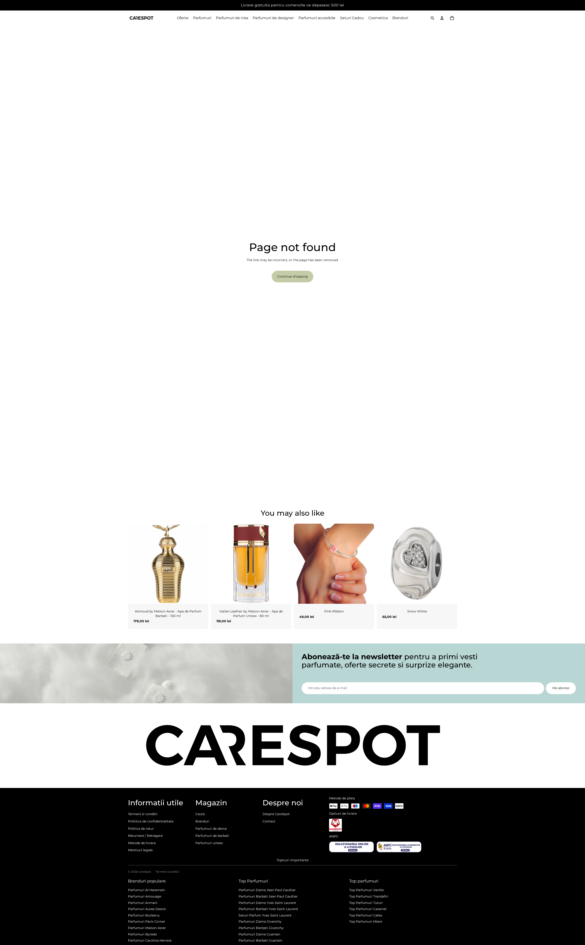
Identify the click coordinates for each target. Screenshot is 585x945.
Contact (269, 821)
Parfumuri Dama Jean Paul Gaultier (267, 890)
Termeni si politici (167, 871)
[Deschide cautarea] (432, 18)
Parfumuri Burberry (144, 915)
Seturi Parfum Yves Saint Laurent (265, 915)
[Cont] (442, 18)
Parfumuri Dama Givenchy (260, 921)
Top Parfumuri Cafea (365, 915)
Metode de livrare (142, 843)
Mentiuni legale (140, 850)
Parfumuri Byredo (142, 934)
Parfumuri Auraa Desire (147, 909)
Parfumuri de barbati (212, 836)
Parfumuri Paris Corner (146, 921)
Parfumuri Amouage (144, 896)
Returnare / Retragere (145, 836)
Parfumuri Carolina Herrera (149, 940)
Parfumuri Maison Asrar (147, 928)
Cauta (200, 814)
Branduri (202, 821)
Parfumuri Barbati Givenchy (261, 928)
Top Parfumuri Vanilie (366, 890)
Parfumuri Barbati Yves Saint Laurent (268, 909)
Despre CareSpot (276, 814)
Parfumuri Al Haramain (146, 890)
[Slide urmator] (201, 564)
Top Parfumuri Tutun (366, 903)
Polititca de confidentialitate (150, 821)
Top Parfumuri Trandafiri (368, 896)
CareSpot (144, 871)
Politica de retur (141, 829)
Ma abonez (560, 688)
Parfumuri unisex (209, 843)
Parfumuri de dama (211, 829)
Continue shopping (292, 276)
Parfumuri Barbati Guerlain (260, 940)
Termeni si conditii (142, 814)
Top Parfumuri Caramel (367, 909)
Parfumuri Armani (142, 903)
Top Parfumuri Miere (365, 921)
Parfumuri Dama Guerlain (259, 934)
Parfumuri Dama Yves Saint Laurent (267, 903)
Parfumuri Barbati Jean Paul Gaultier (268, 896)
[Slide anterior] (135, 564)
